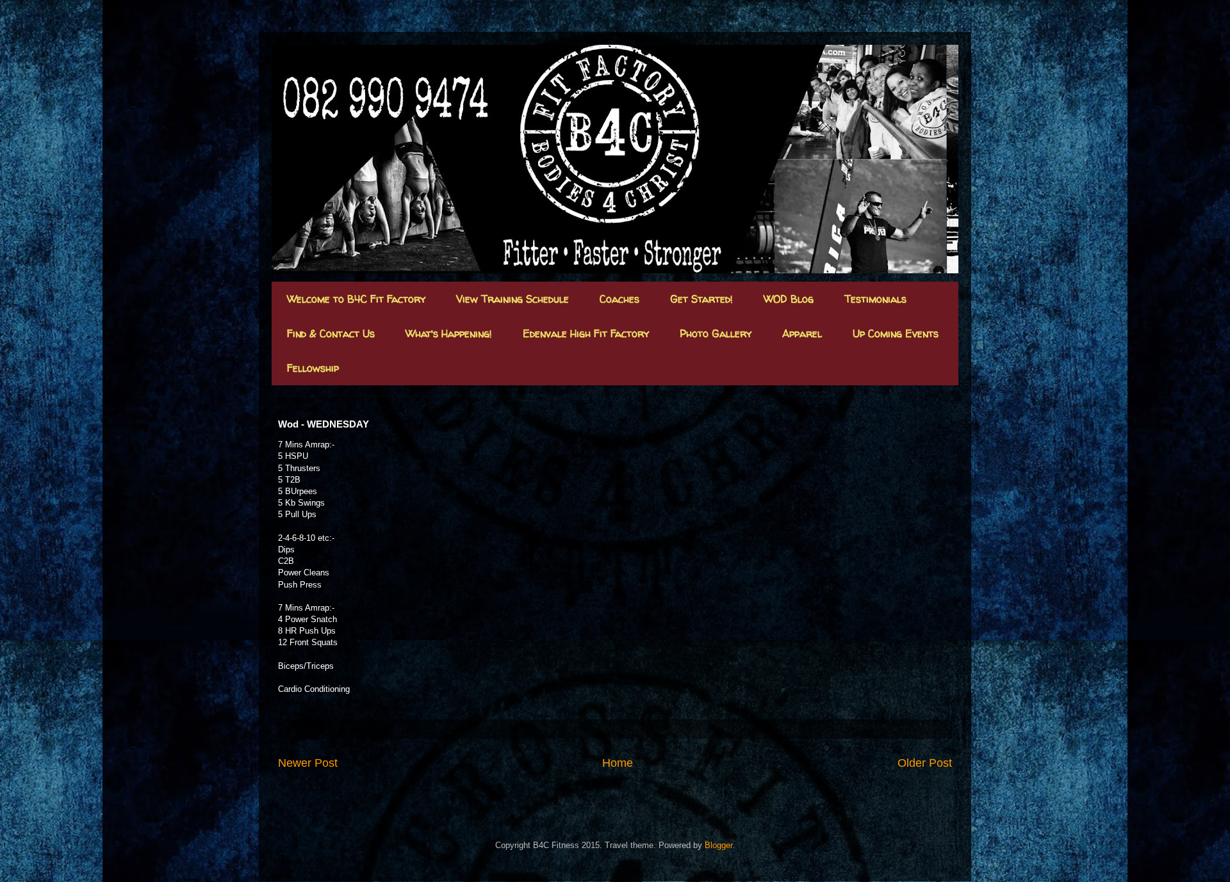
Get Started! (701, 299)
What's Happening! (449, 333)
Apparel (802, 333)
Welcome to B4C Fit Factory (356, 299)
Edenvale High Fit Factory (586, 333)
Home (617, 763)
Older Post (925, 763)
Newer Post (308, 763)
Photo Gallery (715, 333)
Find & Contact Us (331, 333)
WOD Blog (789, 299)
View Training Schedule (512, 299)
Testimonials (875, 299)
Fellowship (313, 368)
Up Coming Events (896, 333)
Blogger (718, 845)
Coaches (619, 299)
